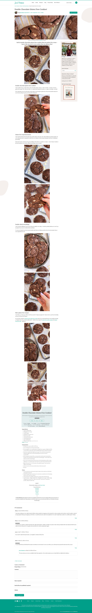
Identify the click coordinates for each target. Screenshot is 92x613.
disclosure (41, 40)
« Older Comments (18, 561)
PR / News (47, 600)
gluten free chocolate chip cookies (31, 318)
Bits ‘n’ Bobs (56, 2)
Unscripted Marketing (66, 611)
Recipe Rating (17, 566)
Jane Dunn (22, 12)
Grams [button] (23, 442)
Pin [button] (37, 420)
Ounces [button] (26, 442)
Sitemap (30, 611)
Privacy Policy (50, 2)
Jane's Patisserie (22, 550)
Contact (52, 600)
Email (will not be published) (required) (23, 585)
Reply (76, 518)
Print (32, 420)
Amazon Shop (38, 600)
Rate (42, 420)
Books (37, 2)
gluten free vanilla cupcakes (47, 320)
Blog (45, 2)
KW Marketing (75, 611)
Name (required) (18, 580)
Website (16, 590)
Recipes (40, 2)
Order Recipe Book (58, 600)
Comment (17, 569)
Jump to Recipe (73, 12)
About (33, 2)
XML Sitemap (32, 611)
